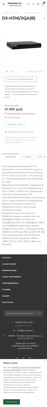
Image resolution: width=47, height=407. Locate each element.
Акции (5, 296)
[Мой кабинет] (38, 4)
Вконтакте (17, 358)
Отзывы (27, 157)
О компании (9, 264)
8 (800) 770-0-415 (24, 322)
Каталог (6, 258)
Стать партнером (11, 277)
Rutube (30, 358)
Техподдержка (10, 283)
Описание (10, 157)
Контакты (7, 302)
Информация (9, 270)
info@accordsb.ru (25, 330)
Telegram (23, 358)
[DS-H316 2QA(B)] (23, 46)
